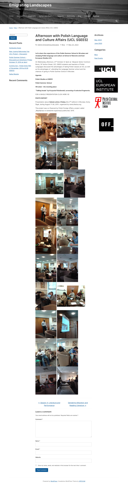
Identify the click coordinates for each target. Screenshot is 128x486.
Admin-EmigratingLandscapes (48, 45)
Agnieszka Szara (15, 48)
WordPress (54, 481)
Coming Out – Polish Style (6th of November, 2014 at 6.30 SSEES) (20, 68)
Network (61, 16)
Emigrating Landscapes (30, 5)
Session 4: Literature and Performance (49, 404)
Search (116, 21)
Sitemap (96, 16)
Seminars (20, 16)
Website (38, 457)
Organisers (32, 16)
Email (37, 449)
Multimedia (71, 16)
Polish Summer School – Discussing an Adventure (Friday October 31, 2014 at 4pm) (20, 59)
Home (11, 16)
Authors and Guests (46, 16)
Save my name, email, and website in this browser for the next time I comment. (62, 465)
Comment (39, 419)
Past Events (98, 58)
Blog (79, 16)
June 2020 (98, 43)
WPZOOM (82, 481)
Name (37, 441)
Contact (87, 16)
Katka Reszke (14, 74)
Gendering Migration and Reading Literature (78, 404)
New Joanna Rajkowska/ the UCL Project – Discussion (19, 53)
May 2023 (98, 40)
